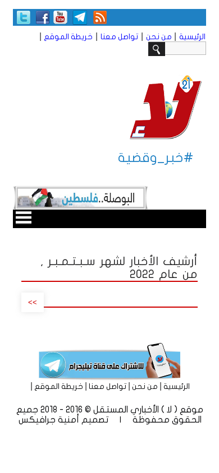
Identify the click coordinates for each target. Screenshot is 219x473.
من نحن (159, 37)
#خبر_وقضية (156, 158)
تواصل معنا (119, 37)
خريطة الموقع (68, 37)
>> (32, 302)
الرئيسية (192, 37)
